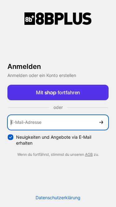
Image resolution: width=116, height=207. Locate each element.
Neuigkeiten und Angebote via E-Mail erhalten (53, 140)
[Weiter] (101, 122)
